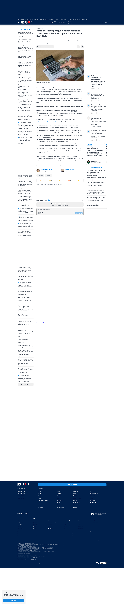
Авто (39, 491)
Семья (75, 507)
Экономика (92, 500)
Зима (58, 491)
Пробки (70, 19)
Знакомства (30, 19)
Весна (39, 495)
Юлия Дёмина (69, 169)
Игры (78, 19)
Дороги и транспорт (43, 500)
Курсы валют (63, 19)
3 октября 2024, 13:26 (40, 43)
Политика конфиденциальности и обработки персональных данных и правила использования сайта (83, 549)
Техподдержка (21, 493)
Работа (75, 500)
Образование (60, 507)
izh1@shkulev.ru (33, 550)
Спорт (91, 491)
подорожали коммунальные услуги (46, 121)
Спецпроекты (93, 502)
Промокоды (84, 19)
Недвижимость (22, 19)
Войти (41, 213)
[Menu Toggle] (18, 23)
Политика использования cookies (70, 545)
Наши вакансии (22, 498)
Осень (74, 493)
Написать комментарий (46, 47)
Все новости (25, 29)
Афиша (51, 19)
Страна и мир (93, 495)
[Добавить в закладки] (78, 46)
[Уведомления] (102, 23)
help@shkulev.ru (27, 553)
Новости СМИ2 (40, 323)
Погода (36, 19)
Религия (75, 505)
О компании (21, 495)
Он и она (75, 491)
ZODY (74, 19)
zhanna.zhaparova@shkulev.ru (23, 557)
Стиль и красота (94, 493)
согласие (8, 597)
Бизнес (40, 493)
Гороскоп (56, 19)
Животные (41, 505)
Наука (58, 502)
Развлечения (76, 502)
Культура (59, 495)
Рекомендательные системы (69, 547)
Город (39, 498)
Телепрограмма (44, 19)
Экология (92, 498)
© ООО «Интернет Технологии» (40, 562)
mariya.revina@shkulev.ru (22, 559)
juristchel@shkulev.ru (50, 551)
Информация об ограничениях (69, 543)
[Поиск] (98, 23)
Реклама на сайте (22, 491)
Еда (39, 502)
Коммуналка (40, 175)
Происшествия (77, 498)
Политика (75, 495)
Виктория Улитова (46, 169)
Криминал (59, 493)
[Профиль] (105, 23)
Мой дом (59, 500)
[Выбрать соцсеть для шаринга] (82, 46)
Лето (58, 498)
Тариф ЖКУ (48, 175)
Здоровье (40, 507)
